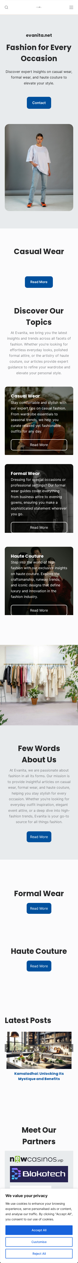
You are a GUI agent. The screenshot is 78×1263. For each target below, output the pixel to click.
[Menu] (71, 7)
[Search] (6, 7)
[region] (39, 1226)
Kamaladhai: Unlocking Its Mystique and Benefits (39, 1076)
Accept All (39, 1230)
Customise (39, 1242)
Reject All (39, 1253)
